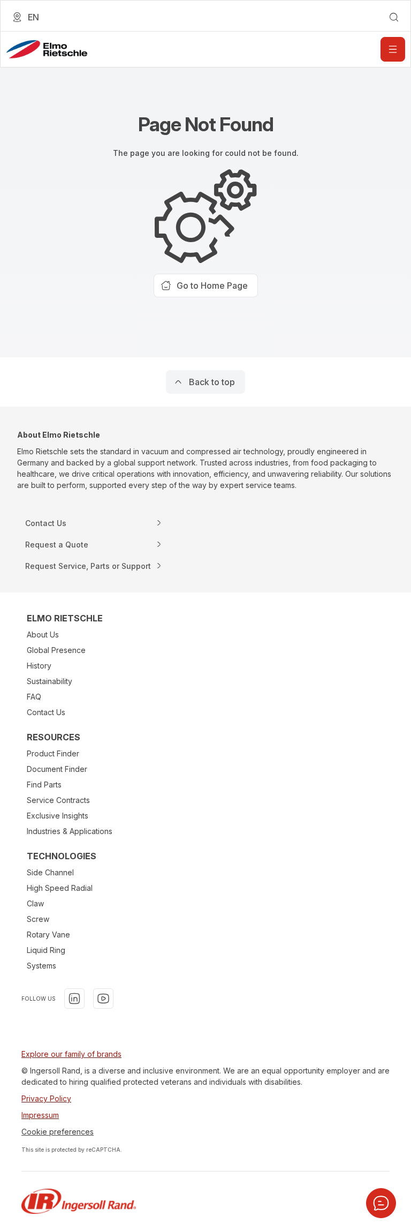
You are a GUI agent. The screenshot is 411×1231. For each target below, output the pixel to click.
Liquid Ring (46, 950)
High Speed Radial (60, 887)
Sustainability (49, 681)
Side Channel (50, 872)
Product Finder (53, 753)
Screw (38, 919)
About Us (43, 634)
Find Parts (44, 784)
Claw (35, 903)
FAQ (34, 696)
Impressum (40, 1115)
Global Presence (56, 650)
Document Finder (57, 769)
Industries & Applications (69, 831)
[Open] (392, 49)
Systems (41, 965)
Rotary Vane (48, 934)
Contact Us (46, 712)
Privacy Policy (46, 1098)
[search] (394, 17)
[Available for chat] (381, 1203)
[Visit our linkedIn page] (74, 998)
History (39, 665)
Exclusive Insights (57, 815)
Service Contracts (58, 800)
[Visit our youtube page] (103, 998)
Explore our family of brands (71, 1054)
